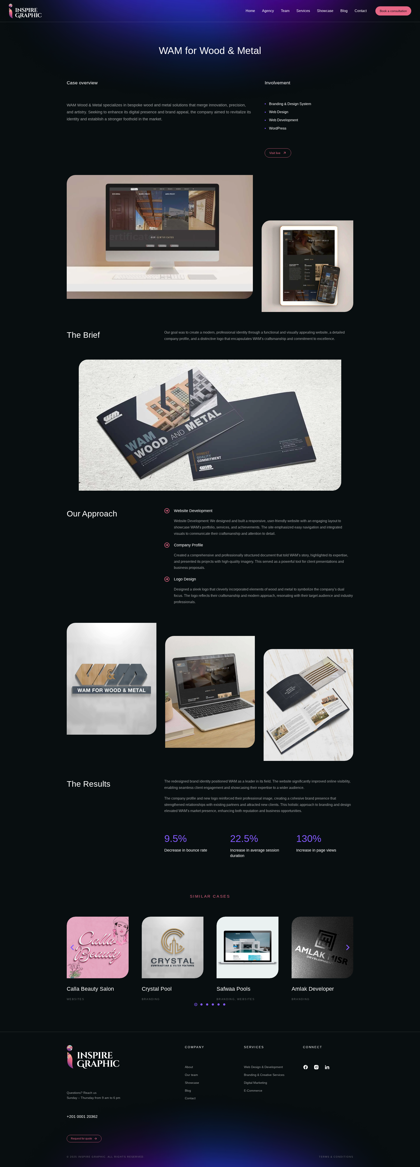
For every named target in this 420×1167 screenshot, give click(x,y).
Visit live (274, 153)
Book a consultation (393, 11)
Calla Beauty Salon (90, 989)
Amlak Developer (313, 989)
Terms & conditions (336, 1156)
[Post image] (98, 947)
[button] (196, 1004)
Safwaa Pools (233, 989)
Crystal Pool (157, 989)
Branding (151, 999)
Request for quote (81, 1138)
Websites (75, 999)
